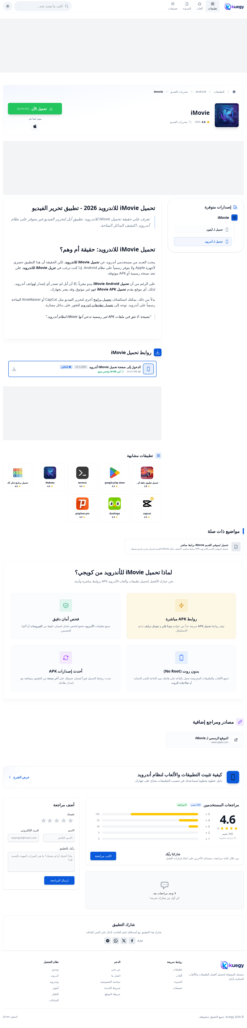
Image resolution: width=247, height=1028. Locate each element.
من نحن (115, 969)
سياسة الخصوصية (110, 981)
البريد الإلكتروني (30, 830)
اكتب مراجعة (103, 856)
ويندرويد (54, 981)
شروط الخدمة (112, 988)
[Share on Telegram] (107, 940)
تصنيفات (177, 988)
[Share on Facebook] (132, 940)
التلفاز (55, 994)
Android (201, 91)
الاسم (71, 830)
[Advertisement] (123, 46)
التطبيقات (219, 91)
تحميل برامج (102, 299)
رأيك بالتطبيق (66, 848)
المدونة (178, 981)
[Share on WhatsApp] (115, 940)
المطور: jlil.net (10, 1016)
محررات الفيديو (179, 91)
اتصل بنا (115, 975)
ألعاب (179, 975)
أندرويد (55, 975)
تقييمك (70, 814)
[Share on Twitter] (123, 940)
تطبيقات (177, 969)
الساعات (54, 1000)
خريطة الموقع (112, 994)
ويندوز (55, 969)
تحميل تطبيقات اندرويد (97, 305)
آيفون (55, 988)
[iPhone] (35, 126)
